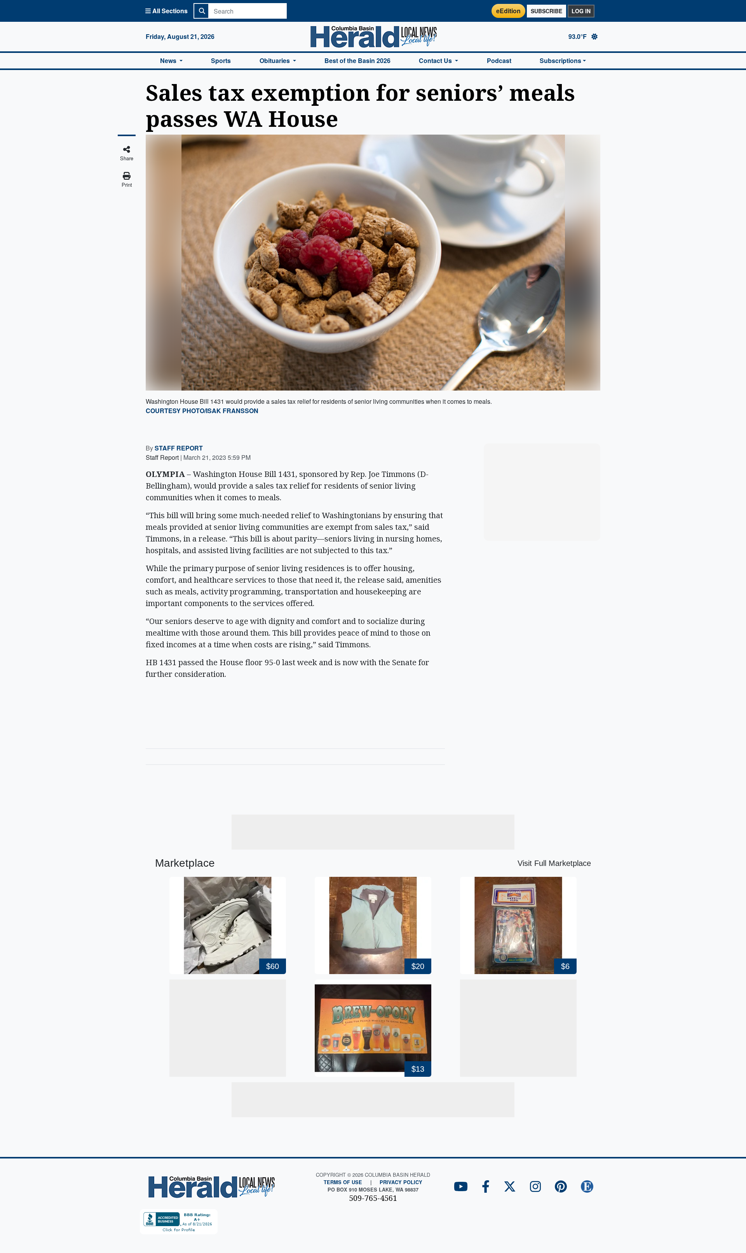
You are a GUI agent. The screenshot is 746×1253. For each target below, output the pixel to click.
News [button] (169, 60)
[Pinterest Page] (561, 1187)
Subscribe (546, 11)
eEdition (508, 10)
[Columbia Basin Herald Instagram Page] (535, 1187)
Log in (581, 11)
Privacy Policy (401, 1182)
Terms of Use (343, 1182)
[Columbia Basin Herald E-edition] (587, 1187)
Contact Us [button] (436, 60)
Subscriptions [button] (560, 60)
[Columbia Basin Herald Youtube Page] (461, 1187)
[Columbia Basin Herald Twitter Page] (510, 1187)
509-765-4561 (373, 1198)
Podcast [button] (499, 60)
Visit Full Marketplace (554, 863)
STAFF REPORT (179, 447)
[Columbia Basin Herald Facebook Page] (486, 1187)
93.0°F (578, 36)
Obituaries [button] (275, 60)
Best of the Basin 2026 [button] (357, 60)
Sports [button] (221, 60)
